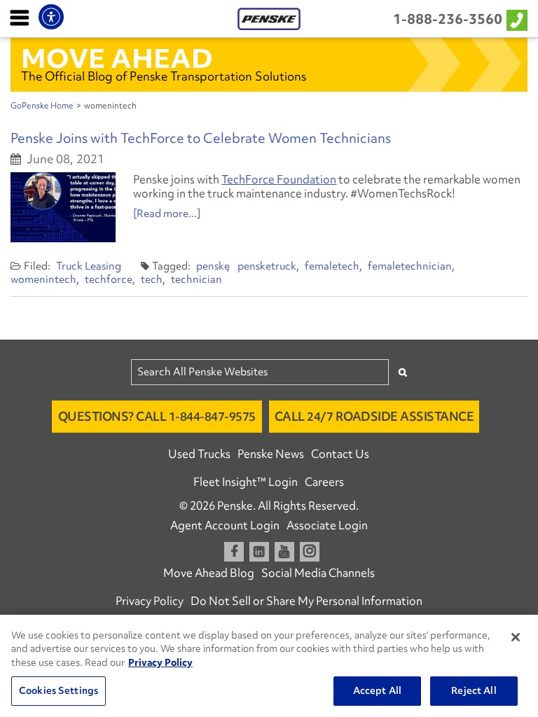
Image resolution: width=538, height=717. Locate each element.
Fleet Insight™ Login (245, 481)
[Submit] (403, 372)
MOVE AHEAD (117, 58)
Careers (324, 481)
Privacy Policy (150, 600)
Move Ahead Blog (208, 572)
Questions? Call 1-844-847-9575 (157, 416)
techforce (108, 279)
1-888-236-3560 (447, 19)
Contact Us (340, 453)
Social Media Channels (318, 572)
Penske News (270, 453)
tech (152, 279)
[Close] (515, 637)
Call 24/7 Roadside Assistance (374, 416)
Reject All (473, 690)
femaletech (332, 266)
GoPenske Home (42, 105)
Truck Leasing (88, 266)
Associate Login (327, 525)
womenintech (43, 279)
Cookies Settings (58, 690)
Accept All (377, 690)
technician (196, 279)
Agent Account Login (225, 525)
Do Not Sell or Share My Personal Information (306, 600)
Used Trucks (199, 453)
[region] (269, 666)
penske (213, 266)
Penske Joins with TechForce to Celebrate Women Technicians (201, 138)
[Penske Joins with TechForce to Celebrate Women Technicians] (63, 207)
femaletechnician (410, 266)
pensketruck (266, 266)
